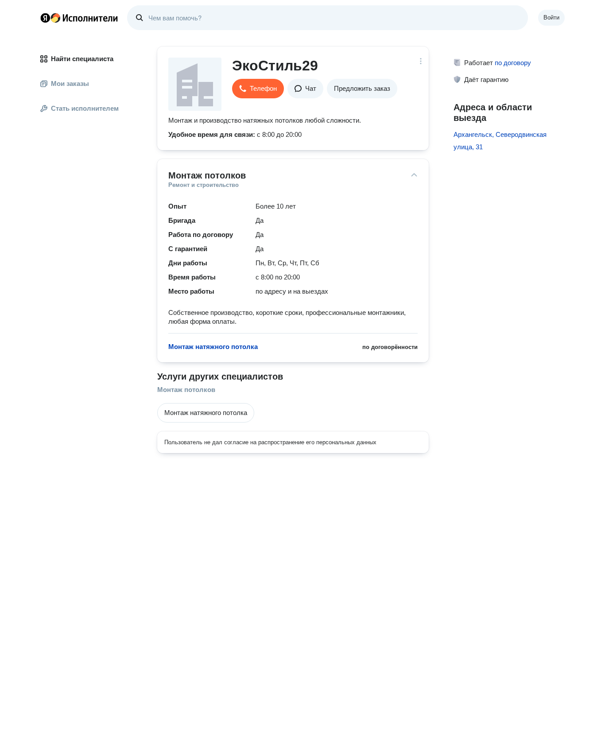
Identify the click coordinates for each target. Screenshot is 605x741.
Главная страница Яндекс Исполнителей (79, 17)
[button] (258, 88)
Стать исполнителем (85, 108)
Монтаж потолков (186, 389)
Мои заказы (70, 83)
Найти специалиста (82, 58)
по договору (513, 62)
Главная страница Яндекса (45, 17)
